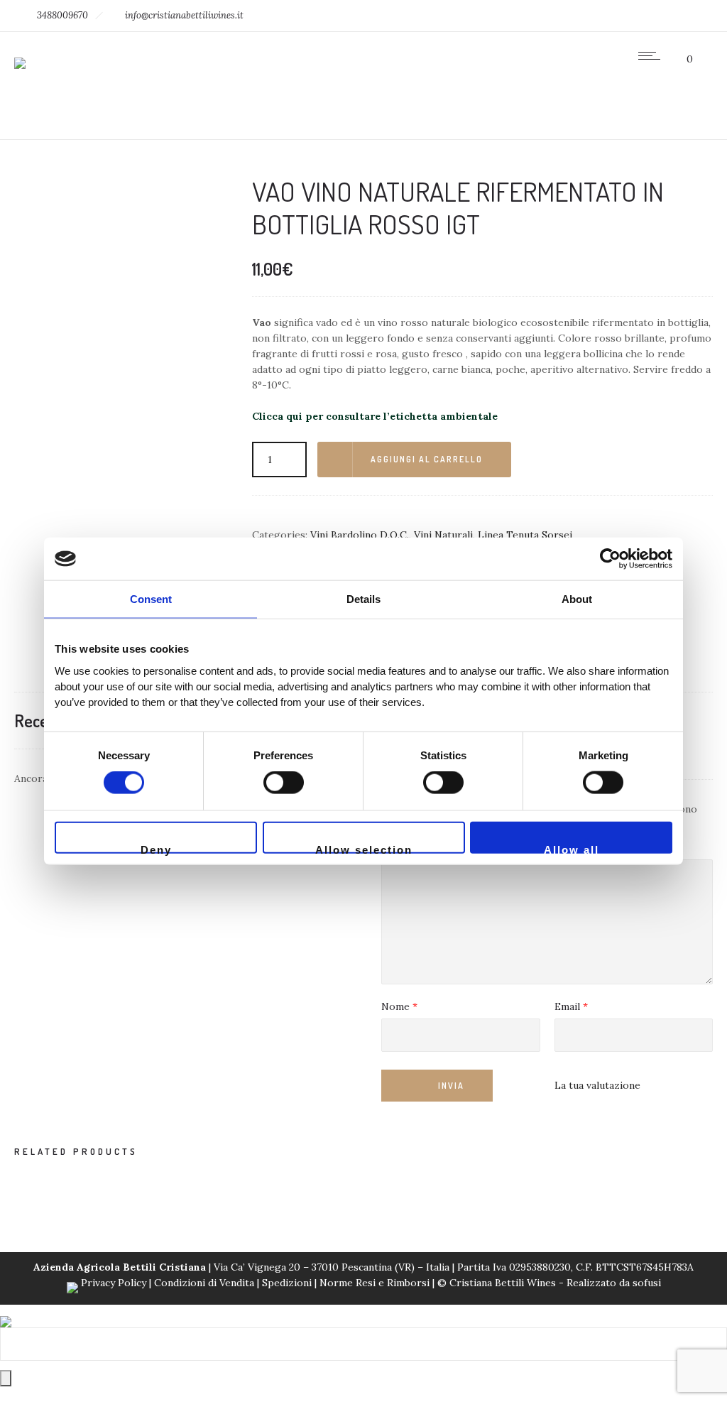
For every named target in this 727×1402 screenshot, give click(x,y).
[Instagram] (627, 15)
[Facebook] (596, 15)
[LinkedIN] (658, 15)
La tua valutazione (597, 1085)
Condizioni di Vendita (204, 1282)
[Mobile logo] (5, 1312)
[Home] (20, 54)
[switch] (283, 782)
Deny (156, 848)
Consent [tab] (151, 599)
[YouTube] (690, 15)
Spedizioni (287, 1282)
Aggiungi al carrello (427, 459)
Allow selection (363, 848)
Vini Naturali (443, 534)
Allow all (571, 848)
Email (571, 1007)
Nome (399, 1007)
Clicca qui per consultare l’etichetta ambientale (375, 416)
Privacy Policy (113, 1282)
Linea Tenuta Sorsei (525, 534)
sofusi (647, 1282)
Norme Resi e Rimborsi (375, 1282)
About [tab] (577, 599)
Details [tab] (363, 599)
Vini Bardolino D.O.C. (359, 534)
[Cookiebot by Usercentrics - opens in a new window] (610, 559)
